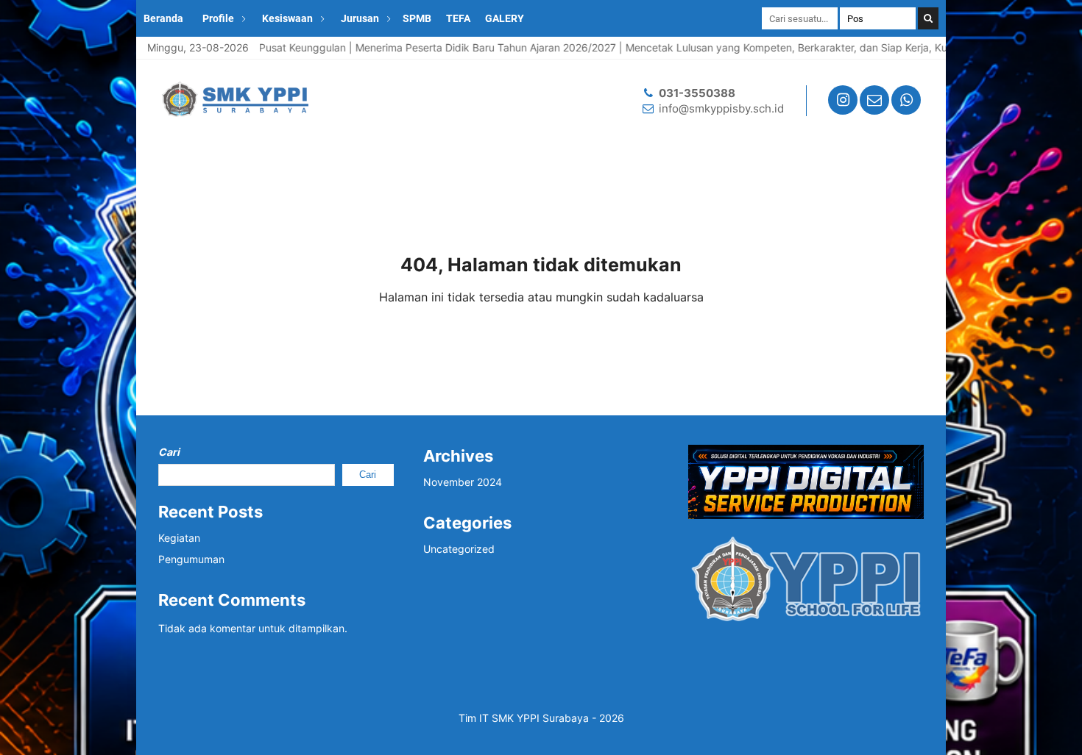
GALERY (504, 18)
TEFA (458, 18)
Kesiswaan (287, 18)
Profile (218, 18)
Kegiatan (179, 538)
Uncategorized (459, 549)
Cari (169, 452)
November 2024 (462, 482)
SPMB (417, 18)
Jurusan (360, 18)
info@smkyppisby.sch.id (721, 108)
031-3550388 (697, 93)
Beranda (163, 18)
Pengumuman (191, 559)
